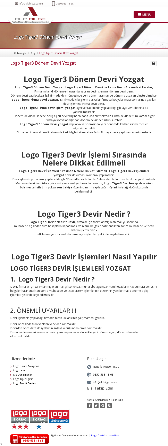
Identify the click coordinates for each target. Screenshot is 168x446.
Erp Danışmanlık (22, 374)
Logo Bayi (113, 435)
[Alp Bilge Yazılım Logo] (32, 15)
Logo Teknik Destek (24, 383)
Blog (33, 53)
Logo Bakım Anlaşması (26, 366)
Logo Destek (98, 435)
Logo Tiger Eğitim (23, 379)
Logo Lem (19, 370)
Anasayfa (21, 53)
